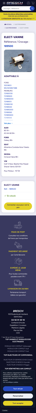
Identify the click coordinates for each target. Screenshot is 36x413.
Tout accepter (18, 403)
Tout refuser (18, 389)
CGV (18, 333)
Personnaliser (18, 396)
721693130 (8, 93)
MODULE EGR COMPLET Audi (18, 349)
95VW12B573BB (10, 88)
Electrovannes (11, 28)
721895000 (8, 99)
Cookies (4, 410)
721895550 (8, 120)
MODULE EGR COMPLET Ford (18, 351)
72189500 (8, 96)
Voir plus (7, 123)
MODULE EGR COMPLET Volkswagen (18, 346)
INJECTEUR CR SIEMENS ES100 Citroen (18, 360)
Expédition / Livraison (18, 325)
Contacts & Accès (18, 323)
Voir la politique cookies (10, 382)
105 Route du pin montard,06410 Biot (18, 315)
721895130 (8, 104)
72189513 (8, 101)
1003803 (7, 85)
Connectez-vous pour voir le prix (18, 206)
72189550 (8, 112)
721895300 (8, 110)
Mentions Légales (18, 328)
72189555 (8, 118)
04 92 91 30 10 (18, 320)
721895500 (8, 115)
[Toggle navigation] (4, 3)
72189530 (8, 107)
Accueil (9, 24)
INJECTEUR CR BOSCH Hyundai (18, 362)
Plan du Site (18, 330)
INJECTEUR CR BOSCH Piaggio (18, 365)
